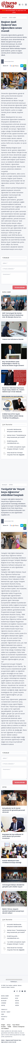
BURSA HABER (12, 17)
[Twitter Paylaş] (21, 65)
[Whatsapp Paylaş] (24, 65)
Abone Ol (5, 65)
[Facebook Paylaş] (24, 68)
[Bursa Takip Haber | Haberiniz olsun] (9, 4)
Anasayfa (4, 17)
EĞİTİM (11, 484)
